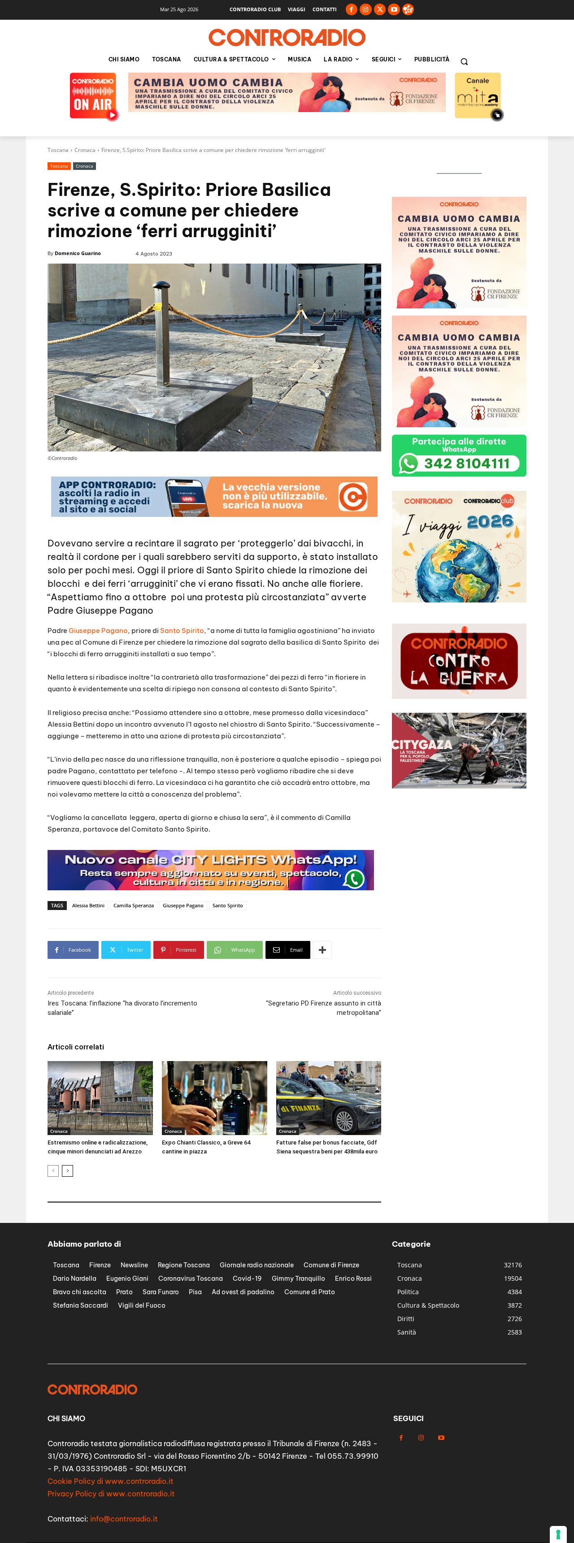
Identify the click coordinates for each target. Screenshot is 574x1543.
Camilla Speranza (133, 905)
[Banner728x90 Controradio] (211, 888)
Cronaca (85, 150)
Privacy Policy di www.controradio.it (111, 1493)
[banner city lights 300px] (459, 600)
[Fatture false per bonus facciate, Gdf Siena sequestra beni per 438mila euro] (329, 1098)
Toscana (58, 150)
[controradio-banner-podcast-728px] (287, 109)
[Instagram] (366, 10)
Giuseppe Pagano (98, 630)
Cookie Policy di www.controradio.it (111, 1481)
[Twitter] (380, 10)
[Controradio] (287, 38)
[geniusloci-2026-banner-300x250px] (459, 424)
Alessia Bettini (88, 905)
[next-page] (67, 1171)
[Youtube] (394, 10)
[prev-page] (53, 1171)
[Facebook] (352, 10)
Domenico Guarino (78, 253)
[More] (322, 950)
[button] (464, 61)
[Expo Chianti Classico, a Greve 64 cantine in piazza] (214, 1098)
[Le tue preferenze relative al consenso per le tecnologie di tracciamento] (558, 1534)
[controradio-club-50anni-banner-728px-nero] (214, 514)
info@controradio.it (124, 1518)
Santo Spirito (181, 630)
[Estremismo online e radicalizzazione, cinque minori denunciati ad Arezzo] (100, 1098)
